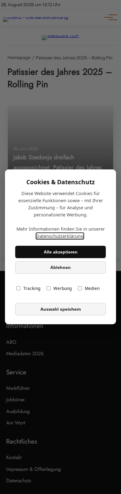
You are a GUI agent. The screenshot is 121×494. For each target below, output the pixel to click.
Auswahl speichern (60, 309)
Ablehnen (60, 267)
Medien (92, 289)
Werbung (62, 289)
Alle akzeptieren (61, 251)
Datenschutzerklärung (59, 236)
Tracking (31, 289)
